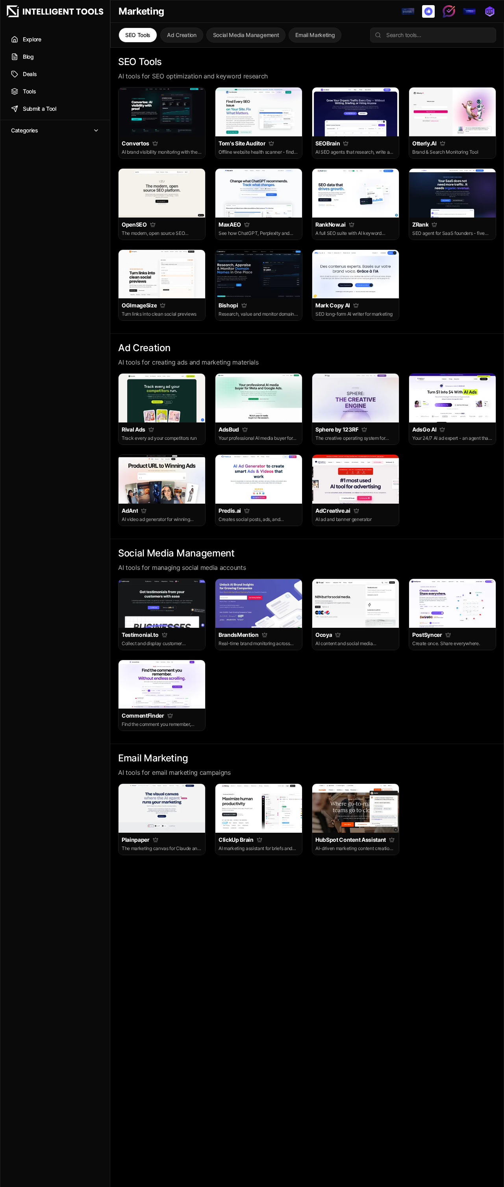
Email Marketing (315, 35)
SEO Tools (137, 35)
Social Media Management (246, 35)
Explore (32, 39)
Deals (30, 74)
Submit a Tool (39, 108)
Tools (29, 91)
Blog (28, 56)
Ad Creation (181, 35)
